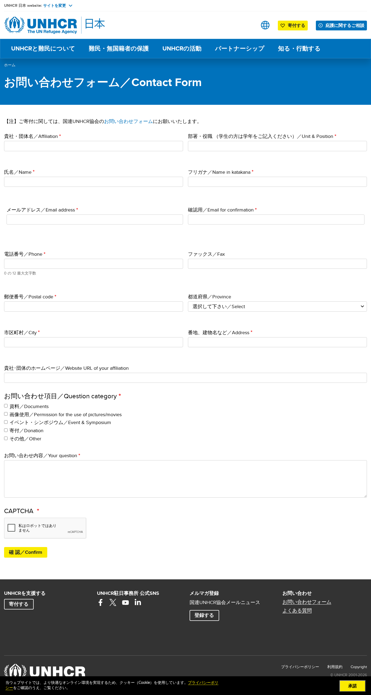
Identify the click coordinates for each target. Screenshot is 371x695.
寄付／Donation (26, 430)
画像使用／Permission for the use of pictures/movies (66, 414)
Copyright (359, 666)
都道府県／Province (209, 296)
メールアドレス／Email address (41, 209)
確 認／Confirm (25, 552)
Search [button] (248, 25)
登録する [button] (204, 615)
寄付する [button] (296, 25)
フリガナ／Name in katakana (219, 172)
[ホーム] (42, 25)
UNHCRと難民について (43, 48)
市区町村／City (20, 332)
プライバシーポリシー (300, 666)
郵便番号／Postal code (28, 296)
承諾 (352, 686)
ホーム (9, 65)
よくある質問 (297, 611)
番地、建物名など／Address (218, 332)
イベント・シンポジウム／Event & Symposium (60, 422)
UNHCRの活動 (182, 48)
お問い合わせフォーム (128, 121)
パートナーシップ (240, 48)
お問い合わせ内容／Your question (40, 455)
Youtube (125, 602)
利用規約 (334, 666)
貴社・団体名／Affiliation (31, 136)
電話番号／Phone (23, 254)
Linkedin (138, 602)
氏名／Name (18, 172)
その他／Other (25, 438)
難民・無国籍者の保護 (119, 48)
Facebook (100, 602)
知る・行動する (299, 48)
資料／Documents (29, 406)
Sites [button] (265, 25)
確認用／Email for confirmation (221, 209)
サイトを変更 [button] (54, 5)
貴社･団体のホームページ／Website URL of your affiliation (66, 368)
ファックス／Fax (206, 254)
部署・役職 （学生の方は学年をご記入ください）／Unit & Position (260, 136)
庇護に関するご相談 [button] (344, 25)
